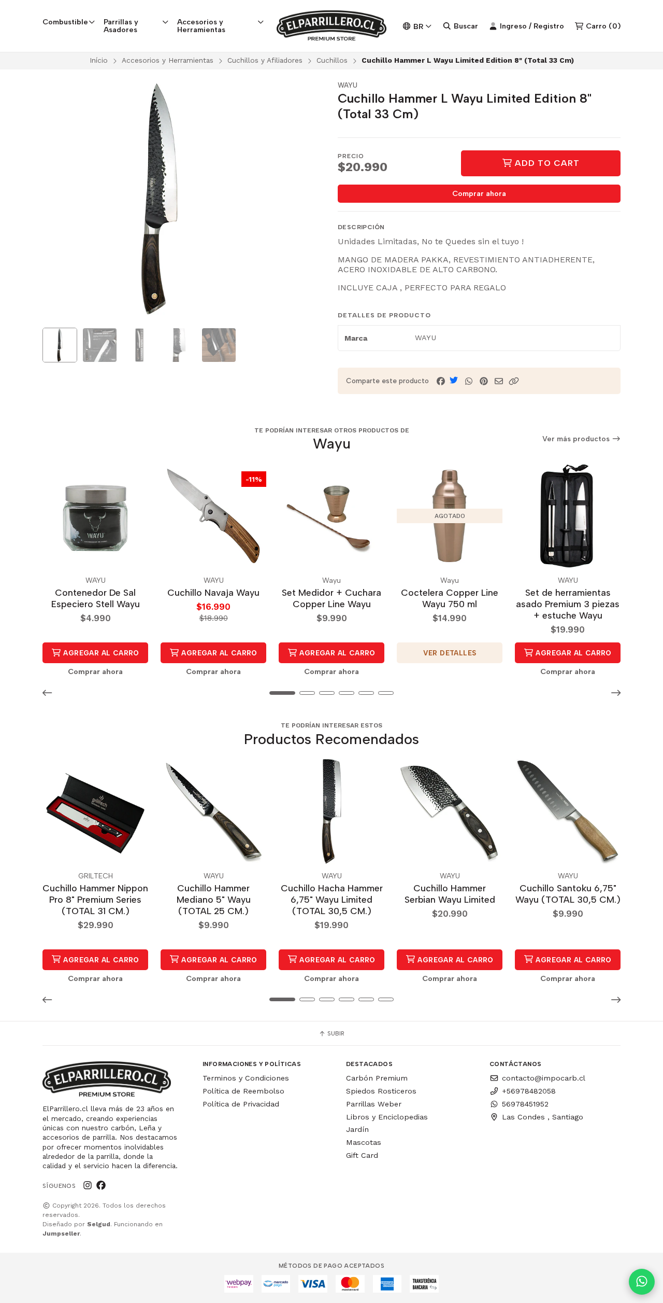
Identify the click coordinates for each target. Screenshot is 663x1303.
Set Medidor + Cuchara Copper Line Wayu (331, 598)
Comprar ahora (479, 193)
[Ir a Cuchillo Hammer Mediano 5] (213, 811)
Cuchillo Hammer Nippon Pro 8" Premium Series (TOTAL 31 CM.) (95, 899)
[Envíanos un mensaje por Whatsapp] (642, 1282)
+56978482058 (529, 1091)
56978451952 (525, 1104)
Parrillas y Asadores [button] (121, 25)
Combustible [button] (65, 21)
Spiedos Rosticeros (381, 1091)
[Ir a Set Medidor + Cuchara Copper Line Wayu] (331, 516)
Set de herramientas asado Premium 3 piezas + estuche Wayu (567, 604)
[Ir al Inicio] (332, 25)
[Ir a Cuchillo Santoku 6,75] (568, 811)
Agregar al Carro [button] (100, 653)
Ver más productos (577, 439)
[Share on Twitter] (454, 380)
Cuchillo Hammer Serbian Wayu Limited (450, 893)
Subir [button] (335, 1033)
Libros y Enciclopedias (387, 1117)
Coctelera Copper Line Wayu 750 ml (449, 598)
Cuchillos (332, 60)
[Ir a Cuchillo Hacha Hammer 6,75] (331, 811)
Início (99, 60)
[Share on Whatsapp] (469, 381)
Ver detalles (450, 653)
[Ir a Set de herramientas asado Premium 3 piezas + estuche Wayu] (568, 516)
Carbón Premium (377, 1078)
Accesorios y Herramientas (167, 60)
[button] (514, 381)
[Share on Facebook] (441, 381)
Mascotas (363, 1142)
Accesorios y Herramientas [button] (201, 25)
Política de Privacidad (241, 1104)
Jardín (357, 1129)
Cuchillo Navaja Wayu (213, 592)
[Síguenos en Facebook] (101, 1186)
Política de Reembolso (243, 1091)
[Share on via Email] (499, 381)
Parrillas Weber (373, 1104)
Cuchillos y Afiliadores (264, 60)
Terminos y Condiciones (246, 1078)
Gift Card (362, 1155)
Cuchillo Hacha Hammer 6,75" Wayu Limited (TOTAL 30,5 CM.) (332, 899)
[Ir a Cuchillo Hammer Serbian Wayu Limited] (449, 811)
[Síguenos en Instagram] (87, 1186)
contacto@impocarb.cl (543, 1078)
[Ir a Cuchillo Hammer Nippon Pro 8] (95, 811)
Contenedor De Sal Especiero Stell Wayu (95, 598)
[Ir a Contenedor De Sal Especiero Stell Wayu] (95, 516)
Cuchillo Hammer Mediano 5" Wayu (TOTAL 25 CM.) (214, 899)
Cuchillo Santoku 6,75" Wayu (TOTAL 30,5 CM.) (568, 893)
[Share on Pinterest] (484, 381)
